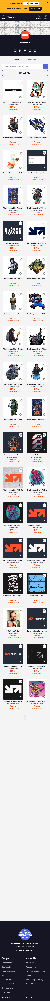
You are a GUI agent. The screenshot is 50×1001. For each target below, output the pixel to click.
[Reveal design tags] (20, 97)
